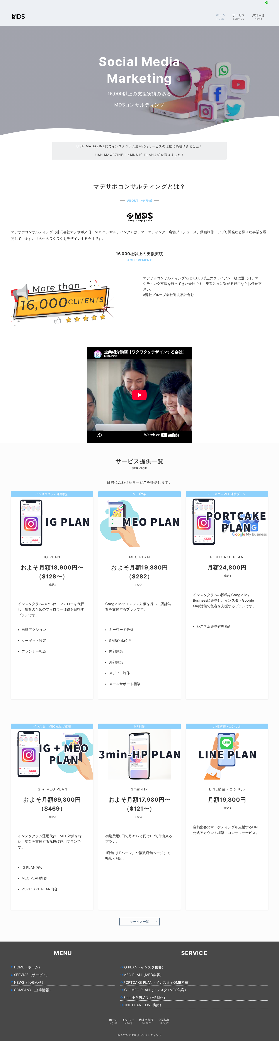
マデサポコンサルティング (145, 1035)
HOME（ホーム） (28, 967)
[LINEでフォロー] (266, 3)
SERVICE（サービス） (31, 975)
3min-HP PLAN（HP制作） (145, 997)
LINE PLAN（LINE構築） (143, 1005)
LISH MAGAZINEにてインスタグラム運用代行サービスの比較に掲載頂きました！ (140, 155)
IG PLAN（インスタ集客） (144, 967)
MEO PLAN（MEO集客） (143, 975)
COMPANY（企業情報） (33, 990)
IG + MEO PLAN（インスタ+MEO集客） (155, 990)
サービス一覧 (139, 921)
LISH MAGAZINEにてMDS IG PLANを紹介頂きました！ (139, 146)
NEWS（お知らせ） (29, 982)
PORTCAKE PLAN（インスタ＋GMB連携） (157, 982)
